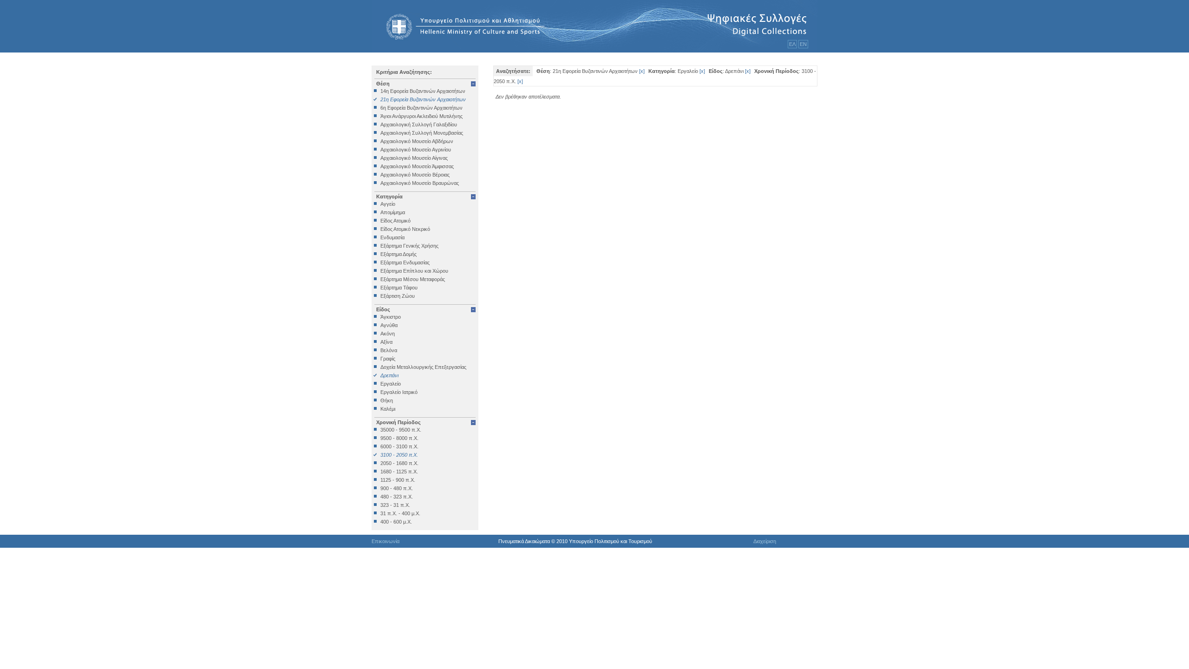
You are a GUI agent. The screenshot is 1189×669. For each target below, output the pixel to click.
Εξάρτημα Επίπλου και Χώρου (414, 271)
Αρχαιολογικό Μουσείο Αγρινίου (415, 149)
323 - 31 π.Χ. (395, 505)
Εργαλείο (390, 384)
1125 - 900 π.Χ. (397, 480)
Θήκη (386, 400)
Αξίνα (386, 342)
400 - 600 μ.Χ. (396, 522)
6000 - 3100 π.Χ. (399, 446)
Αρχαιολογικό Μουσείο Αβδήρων (416, 141)
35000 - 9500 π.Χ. (400, 430)
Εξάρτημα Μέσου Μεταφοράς (412, 279)
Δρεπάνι (389, 375)
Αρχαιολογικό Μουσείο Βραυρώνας (419, 183)
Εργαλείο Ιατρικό (399, 392)
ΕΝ (803, 44)
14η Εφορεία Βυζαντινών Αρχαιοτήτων (422, 91)
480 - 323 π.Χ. (396, 496)
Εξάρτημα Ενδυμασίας (405, 262)
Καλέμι (387, 409)
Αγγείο (387, 204)
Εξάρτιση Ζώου (397, 296)
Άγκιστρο (390, 317)
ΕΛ (792, 44)
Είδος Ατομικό (395, 220)
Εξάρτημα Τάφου (399, 287)
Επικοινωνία (385, 541)
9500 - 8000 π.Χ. (399, 438)
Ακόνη (387, 333)
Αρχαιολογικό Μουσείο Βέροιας (415, 174)
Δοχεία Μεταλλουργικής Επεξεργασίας (423, 367)
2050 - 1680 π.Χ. (399, 463)
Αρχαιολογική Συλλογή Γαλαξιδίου (418, 124)
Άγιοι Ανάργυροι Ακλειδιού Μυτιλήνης (421, 116)
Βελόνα (388, 350)
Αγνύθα (389, 325)
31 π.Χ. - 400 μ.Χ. (400, 513)
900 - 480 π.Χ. (396, 488)
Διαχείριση (764, 541)
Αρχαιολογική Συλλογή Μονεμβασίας (421, 133)
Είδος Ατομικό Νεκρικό (405, 229)
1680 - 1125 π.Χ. (399, 471)
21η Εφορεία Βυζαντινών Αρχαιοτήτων (423, 99)
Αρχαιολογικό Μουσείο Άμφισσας (417, 166)
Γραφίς (387, 358)
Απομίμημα (392, 212)
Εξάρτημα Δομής (398, 254)
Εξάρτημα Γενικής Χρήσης (409, 246)
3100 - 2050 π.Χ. (399, 455)
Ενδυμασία (392, 237)
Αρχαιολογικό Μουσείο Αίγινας (414, 158)
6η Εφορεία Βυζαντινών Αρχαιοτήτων (421, 108)
